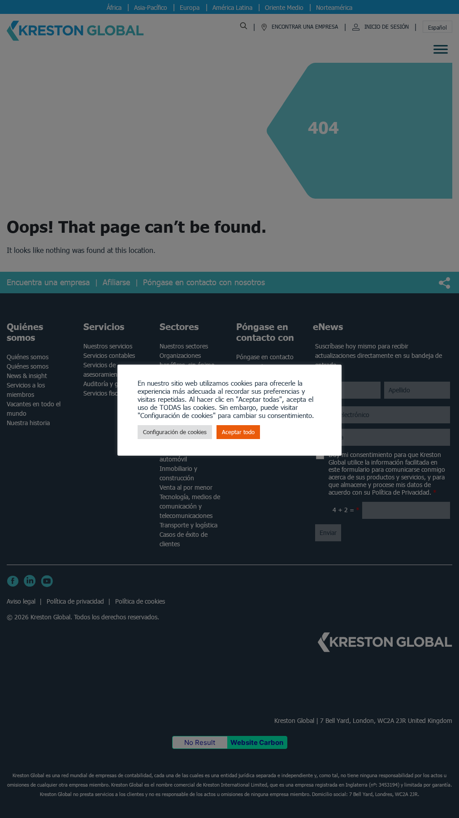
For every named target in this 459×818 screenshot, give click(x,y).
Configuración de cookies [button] (175, 432)
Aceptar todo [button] (238, 432)
